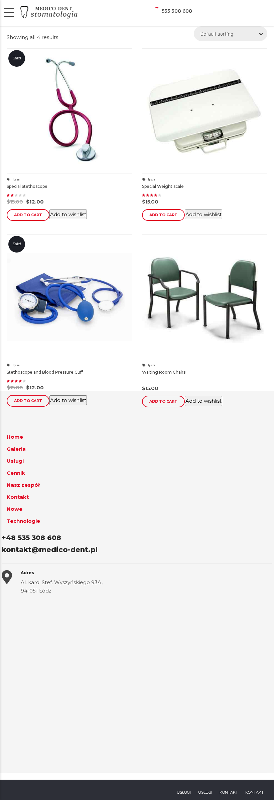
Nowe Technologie (23, 515)
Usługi (15, 461)
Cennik (16, 473)
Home (15, 437)
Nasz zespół (23, 485)
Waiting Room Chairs (163, 372)
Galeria (16, 449)
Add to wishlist (68, 214)
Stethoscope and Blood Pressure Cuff (45, 372)
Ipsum (16, 179)
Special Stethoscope (27, 186)
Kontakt (18, 497)
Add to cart (28, 215)
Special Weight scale (163, 186)
